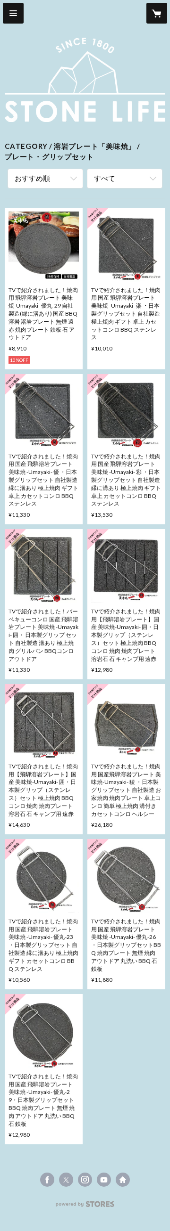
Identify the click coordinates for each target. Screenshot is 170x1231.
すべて (104, 178)
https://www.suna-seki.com (123, 1180)
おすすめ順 (32, 178)
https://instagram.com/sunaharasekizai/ (85, 1180)
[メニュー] (13, 13)
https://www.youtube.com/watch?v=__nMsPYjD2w (104, 1180)
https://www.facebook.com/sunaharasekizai (47, 1180)
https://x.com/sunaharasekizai (66, 1180)
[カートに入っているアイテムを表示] (156, 13)
